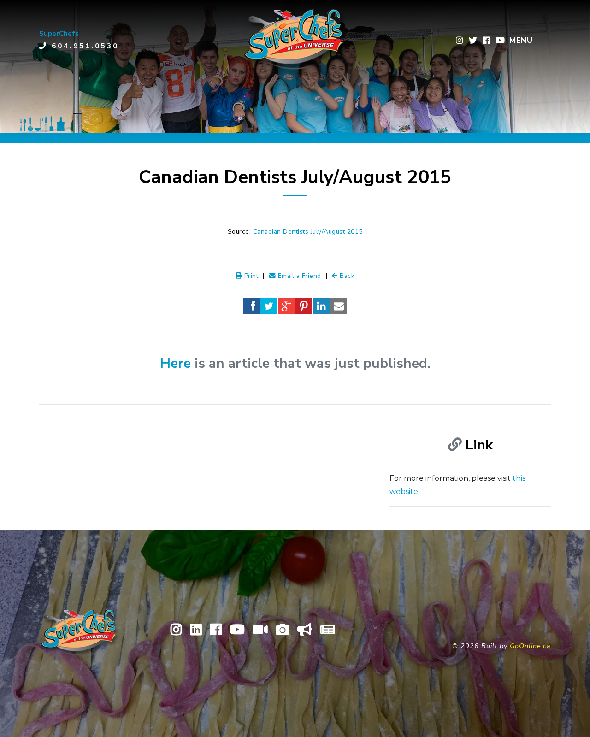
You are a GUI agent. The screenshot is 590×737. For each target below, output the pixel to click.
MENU (520, 40)
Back (346, 275)
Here (175, 363)
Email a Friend (298, 275)
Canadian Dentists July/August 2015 (308, 231)
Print (250, 275)
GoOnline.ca (530, 645)
